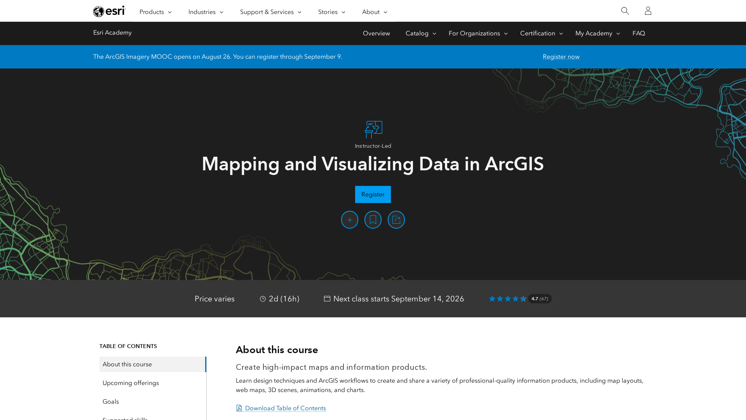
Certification (537, 33)
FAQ (639, 33)
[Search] (625, 11)
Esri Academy (112, 32)
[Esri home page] (109, 11)
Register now (561, 56)
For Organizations (474, 33)
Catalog (417, 33)
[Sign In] (648, 11)
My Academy (593, 33)
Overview (376, 33)
